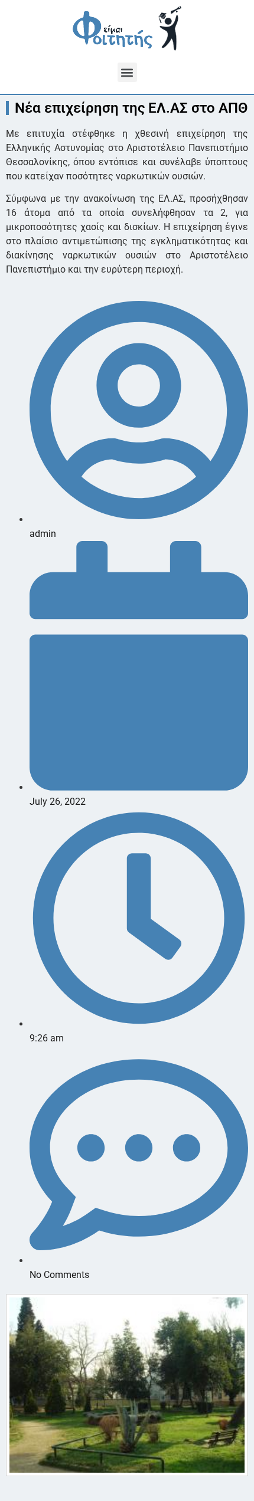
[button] (127, 72)
